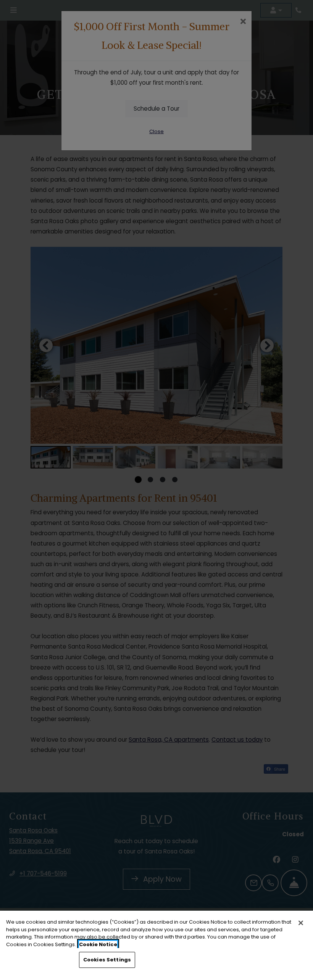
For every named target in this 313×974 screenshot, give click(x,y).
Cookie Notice (98, 944)
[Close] (300, 922)
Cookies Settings (107, 959)
